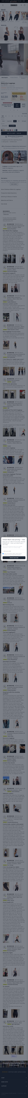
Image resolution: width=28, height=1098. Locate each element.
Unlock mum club (14, 557)
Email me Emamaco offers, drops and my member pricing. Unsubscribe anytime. (13, 554)
